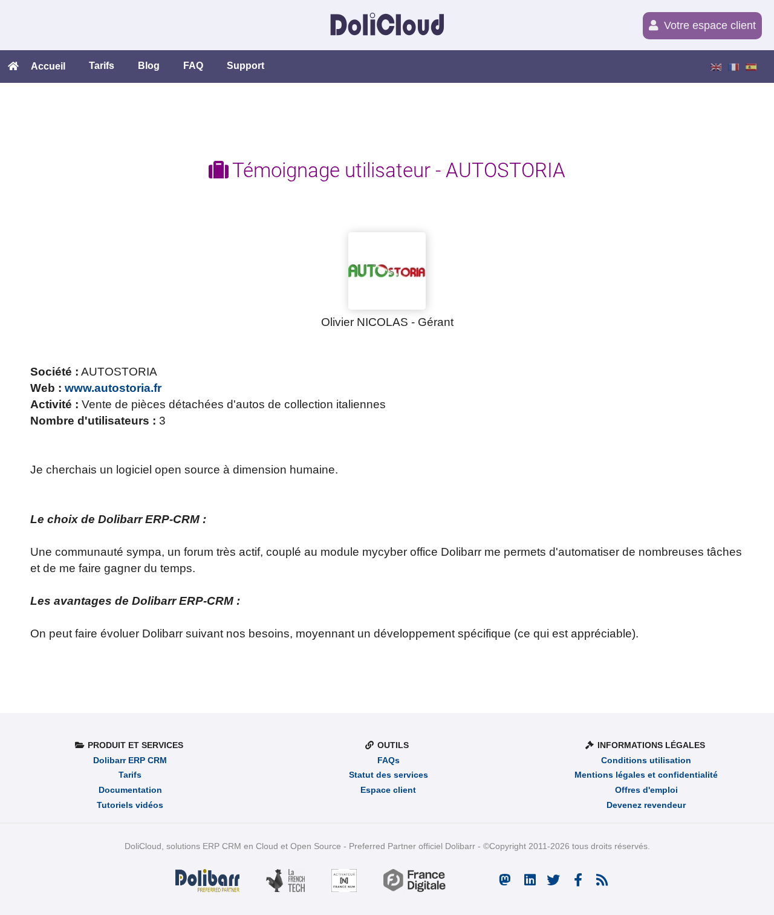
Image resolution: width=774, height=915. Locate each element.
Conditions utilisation (646, 760)
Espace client (388, 790)
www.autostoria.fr (113, 387)
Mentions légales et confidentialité (646, 775)
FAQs (388, 760)
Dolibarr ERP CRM (130, 760)
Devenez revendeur (646, 805)
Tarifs (130, 775)
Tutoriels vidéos (130, 805)
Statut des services (388, 775)
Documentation (130, 790)
